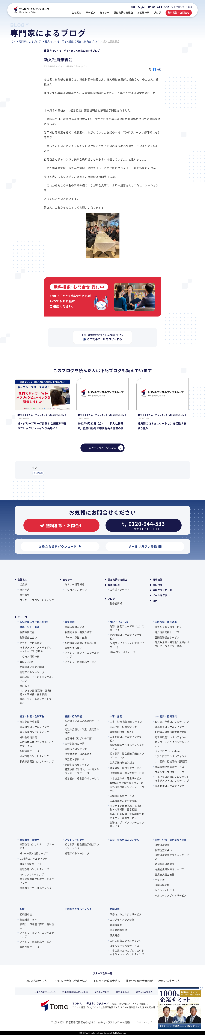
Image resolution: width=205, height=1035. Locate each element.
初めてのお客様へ (144, 991)
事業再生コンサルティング (34, 726)
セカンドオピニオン (31, 642)
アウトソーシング (74, 839)
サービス (22, 617)
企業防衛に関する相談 (32, 667)
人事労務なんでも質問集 (123, 801)
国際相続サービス (29, 946)
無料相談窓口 (122, 991)
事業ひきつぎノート (76, 648)
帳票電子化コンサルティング (36, 888)
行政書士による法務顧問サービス (82, 722)
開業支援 (160, 879)
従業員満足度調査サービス (169, 766)
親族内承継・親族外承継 (78, 632)
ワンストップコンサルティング (37, 600)
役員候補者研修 (118, 930)
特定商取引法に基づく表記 (75, 991)
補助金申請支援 (28, 737)
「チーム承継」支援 (76, 637)
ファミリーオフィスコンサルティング (82, 654)
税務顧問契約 (27, 632)
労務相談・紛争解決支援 (123, 726)
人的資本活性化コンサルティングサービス (37, 743)
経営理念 (25, 589)
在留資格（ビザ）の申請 (78, 738)
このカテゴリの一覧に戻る (101, 447)
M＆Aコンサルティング (122, 652)
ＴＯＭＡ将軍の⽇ (29, 656)
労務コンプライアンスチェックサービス (127, 824)
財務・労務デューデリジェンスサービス (127, 628)
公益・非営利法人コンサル (124, 839)
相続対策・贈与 (28, 919)
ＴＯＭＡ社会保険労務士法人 (70, 981)
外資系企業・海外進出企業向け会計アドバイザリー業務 (172, 644)
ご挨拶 (23, 584)
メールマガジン (161, 595)
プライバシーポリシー (45, 991)
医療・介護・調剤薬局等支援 (171, 839)
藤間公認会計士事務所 (139, 981)
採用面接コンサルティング (169, 785)
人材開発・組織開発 (166, 716)
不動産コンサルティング (78, 909)
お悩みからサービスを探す (34, 621)
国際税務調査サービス (167, 637)
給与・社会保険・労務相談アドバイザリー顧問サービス (127, 815)
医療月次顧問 (162, 845)
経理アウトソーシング (32, 672)
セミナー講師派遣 (74, 584)
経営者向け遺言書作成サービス (82, 778)
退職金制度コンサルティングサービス (127, 746)
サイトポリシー (102, 991)
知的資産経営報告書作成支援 (81, 642)
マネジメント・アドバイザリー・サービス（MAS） (36, 649)
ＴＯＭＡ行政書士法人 (106, 981)
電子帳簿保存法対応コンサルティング (37, 880)
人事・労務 (116, 716)
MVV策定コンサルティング (34, 756)
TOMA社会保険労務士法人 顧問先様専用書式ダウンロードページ (127, 786)
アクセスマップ (144, 1022)
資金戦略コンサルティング (34, 732)
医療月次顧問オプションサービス (172, 856)
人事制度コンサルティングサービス (127, 738)
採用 (133, 7)
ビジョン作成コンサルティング (172, 721)
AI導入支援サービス (31, 864)
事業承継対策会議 (74, 627)
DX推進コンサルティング (33, 858)
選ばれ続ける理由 (117, 579)
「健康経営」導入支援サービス (127, 773)
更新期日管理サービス (77, 764)
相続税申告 (26, 914)
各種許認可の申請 (74, 743)
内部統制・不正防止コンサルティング (37, 678)
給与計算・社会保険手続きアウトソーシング (127, 755)
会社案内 (22, 579)
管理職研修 (116, 924)
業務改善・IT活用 (29, 839)
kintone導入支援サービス (34, 853)
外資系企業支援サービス (168, 627)
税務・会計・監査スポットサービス (37, 700)
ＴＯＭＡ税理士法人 (35, 981)
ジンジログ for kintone (167, 751)
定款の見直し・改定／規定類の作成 (82, 731)
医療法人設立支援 (164, 874)
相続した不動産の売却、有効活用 (37, 926)
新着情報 (157, 579)
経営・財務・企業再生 (32, 716)
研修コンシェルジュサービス (126, 914)
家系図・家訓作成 (74, 759)
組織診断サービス (29, 751)
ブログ (111, 598)
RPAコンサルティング (32, 874)
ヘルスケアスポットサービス (171, 895)
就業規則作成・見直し (122, 732)
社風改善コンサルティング (169, 726)
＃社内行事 (38, 473)
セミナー (67, 579)
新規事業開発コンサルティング (37, 761)
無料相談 (157, 584)
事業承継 (70, 621)
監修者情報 (116, 603)
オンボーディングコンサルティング (172, 743)
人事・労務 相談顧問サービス (126, 721)
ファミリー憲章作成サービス (81, 661)
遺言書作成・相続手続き (78, 754)
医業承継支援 (162, 885)
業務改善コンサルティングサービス (37, 846)
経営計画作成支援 (29, 721)
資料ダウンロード (162, 590)
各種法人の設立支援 (76, 748)
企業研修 (115, 909)
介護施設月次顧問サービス (169, 869)
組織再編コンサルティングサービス (127, 636)
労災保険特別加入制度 (122, 762)
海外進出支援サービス (167, 632)
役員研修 (115, 935)
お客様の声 (114, 584)
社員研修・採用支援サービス (126, 767)
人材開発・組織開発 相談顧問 (171, 761)
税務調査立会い (28, 637)
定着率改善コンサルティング (171, 737)
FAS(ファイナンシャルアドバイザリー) (127, 644)
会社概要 (25, 594)
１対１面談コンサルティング (171, 756)
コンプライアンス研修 (122, 919)
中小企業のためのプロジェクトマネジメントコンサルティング (172, 778)
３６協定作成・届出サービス (126, 778)
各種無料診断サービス (122, 795)
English (141, 7)
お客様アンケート (119, 589)
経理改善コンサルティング (34, 869)
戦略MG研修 (26, 661)
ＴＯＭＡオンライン (76, 589)
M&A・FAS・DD (119, 621)
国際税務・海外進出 (166, 621)
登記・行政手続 (73, 716)
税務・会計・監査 (29, 627)
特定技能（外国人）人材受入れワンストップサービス (82, 771)
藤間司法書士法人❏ (170, 981)
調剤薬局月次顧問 (164, 864)
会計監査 (25, 685)
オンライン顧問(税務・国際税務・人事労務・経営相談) (36, 692)
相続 (22, 909)
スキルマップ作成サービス (169, 772)
